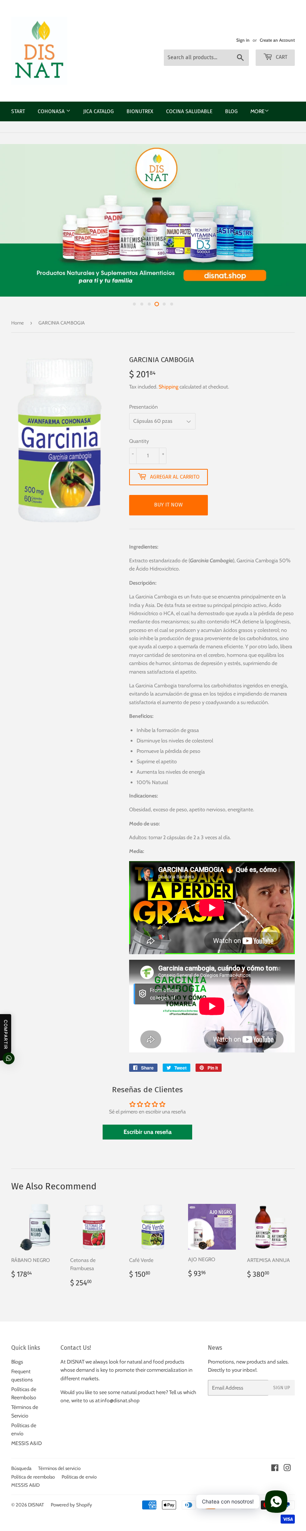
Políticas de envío (79, 1477)
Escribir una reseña (148, 1131)
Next (293, 220)
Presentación (143, 406)
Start (18, 111)
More (257, 111)
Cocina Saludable (189, 111)
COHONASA (52, 111)
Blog (231, 111)
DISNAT (36, 1505)
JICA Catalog (98, 111)
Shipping (168, 386)
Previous (12, 220)
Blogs (17, 1361)
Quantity (139, 441)
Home (17, 323)
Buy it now (168, 505)
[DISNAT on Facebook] (275, 1469)
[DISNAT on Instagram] (287, 1469)
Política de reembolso (33, 1477)
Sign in (243, 40)
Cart (280, 57)
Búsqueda (21, 1468)
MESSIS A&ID (26, 1443)
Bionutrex (140, 111)
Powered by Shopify (71, 1505)
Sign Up (281, 1387)
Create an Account (277, 40)
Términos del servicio (59, 1468)
